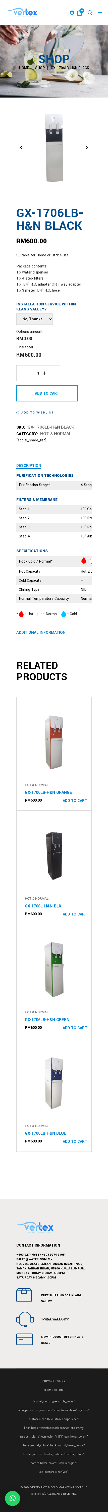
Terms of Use (54, 1390)
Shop (40, 68)
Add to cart (47, 393)
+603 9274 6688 (27, 1255)
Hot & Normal (55, 433)
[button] (35, 413)
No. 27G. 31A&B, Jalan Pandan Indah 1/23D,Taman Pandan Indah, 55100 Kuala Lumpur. (50, 1266)
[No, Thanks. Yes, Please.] (34, 319)
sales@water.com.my (34, 1259)
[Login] (72, 13)
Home (24, 68)
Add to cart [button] (75, 800)
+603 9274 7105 (53, 1255)
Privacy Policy (54, 1381)
